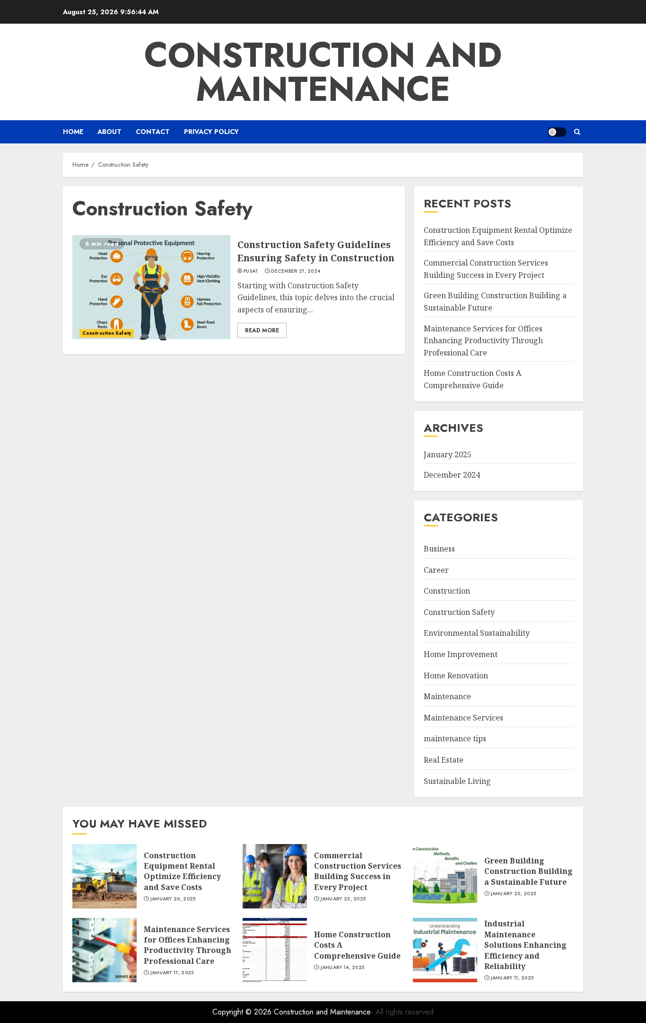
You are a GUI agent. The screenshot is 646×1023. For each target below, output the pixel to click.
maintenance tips (455, 738)
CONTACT (153, 131)
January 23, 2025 (343, 899)
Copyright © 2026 (243, 1011)
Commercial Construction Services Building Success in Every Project (357, 871)
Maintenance (447, 696)
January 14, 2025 (343, 967)
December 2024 (452, 475)
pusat (251, 271)
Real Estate (443, 760)
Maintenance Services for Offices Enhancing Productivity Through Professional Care (483, 340)
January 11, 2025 (512, 978)
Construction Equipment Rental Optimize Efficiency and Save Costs (182, 871)
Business (439, 548)
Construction (447, 591)
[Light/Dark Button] (557, 132)
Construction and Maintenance (323, 72)
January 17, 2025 (172, 973)
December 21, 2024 (295, 271)
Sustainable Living (457, 781)
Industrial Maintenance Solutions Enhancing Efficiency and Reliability (525, 944)
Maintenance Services (463, 717)
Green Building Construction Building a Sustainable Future (528, 871)
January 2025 (447, 454)
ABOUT (109, 131)
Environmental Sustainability (477, 633)
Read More (262, 330)
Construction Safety (106, 333)
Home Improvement (461, 654)
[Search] (577, 132)
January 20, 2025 (513, 893)
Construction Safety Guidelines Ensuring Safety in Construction (315, 251)
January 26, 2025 (173, 899)
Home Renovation (456, 675)
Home (73, 131)
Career (436, 570)
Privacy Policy (211, 131)
